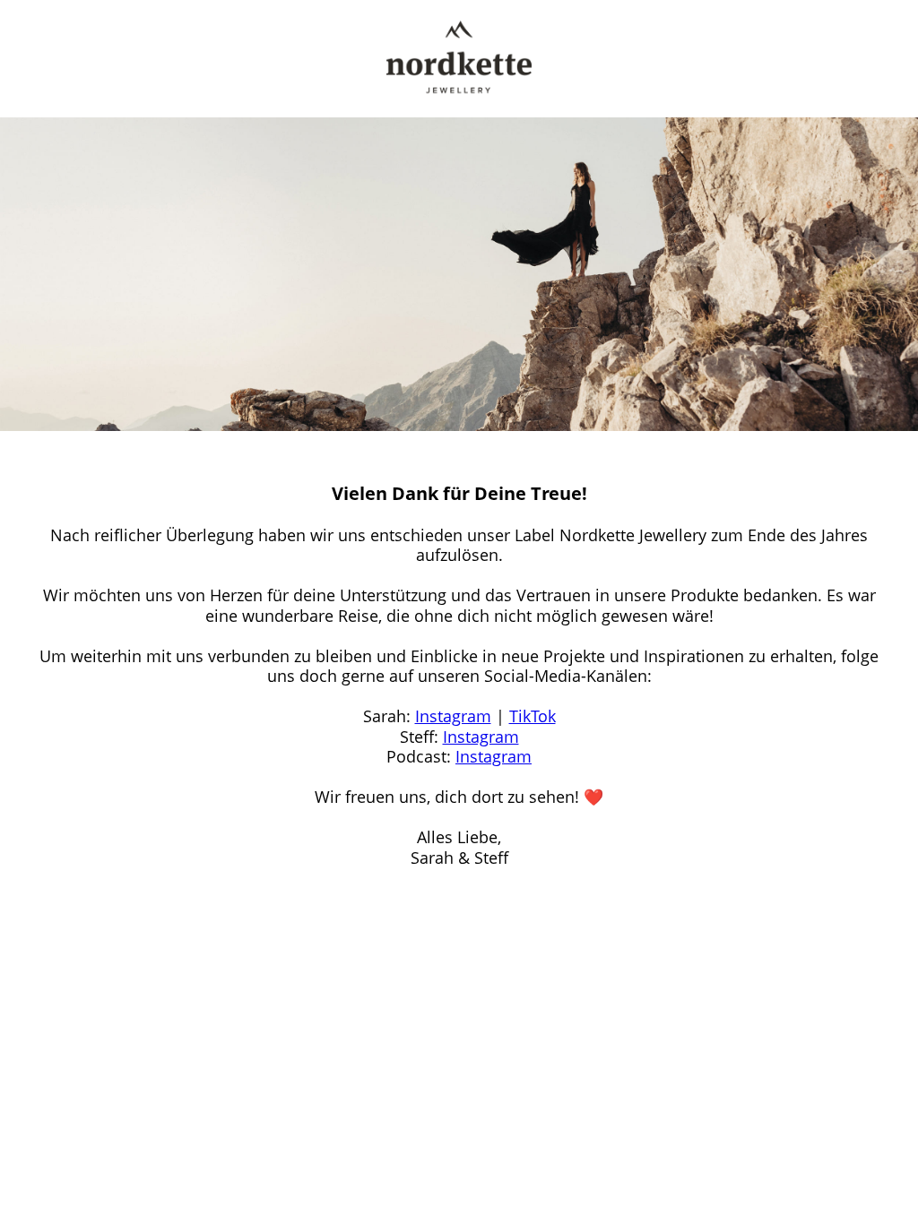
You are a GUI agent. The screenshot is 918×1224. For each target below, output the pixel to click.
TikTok (532, 716)
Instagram (453, 716)
